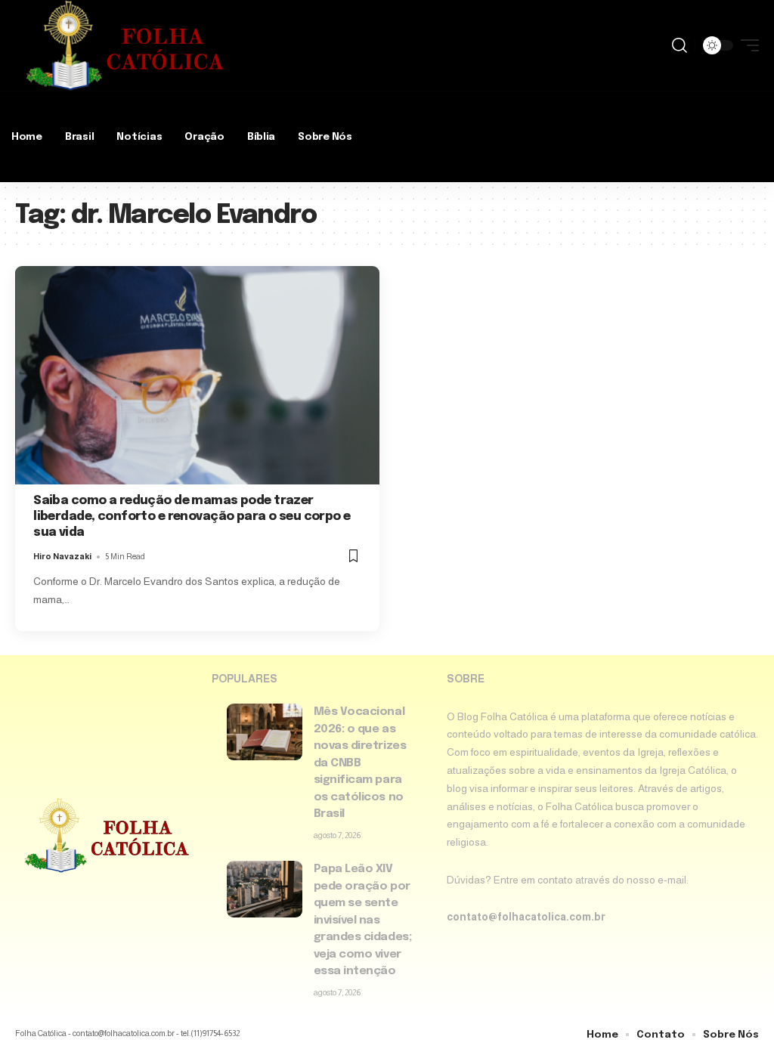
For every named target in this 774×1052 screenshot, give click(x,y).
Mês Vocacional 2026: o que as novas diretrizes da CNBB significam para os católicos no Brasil (360, 763)
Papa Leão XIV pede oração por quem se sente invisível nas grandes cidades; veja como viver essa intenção (363, 920)
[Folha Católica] (124, 45)
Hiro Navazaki (62, 556)
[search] (679, 45)
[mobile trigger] (746, 45)
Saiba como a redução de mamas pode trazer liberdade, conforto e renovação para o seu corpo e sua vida (191, 516)
